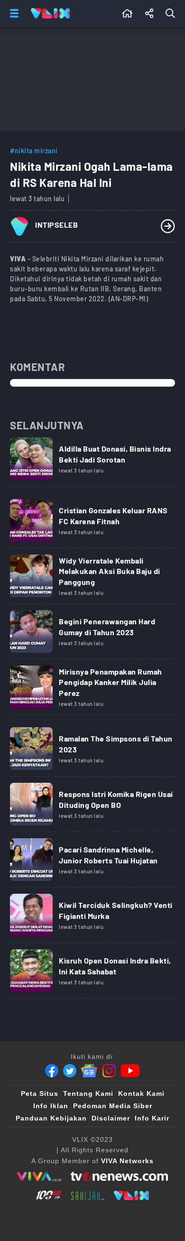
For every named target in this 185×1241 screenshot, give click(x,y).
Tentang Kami (88, 1093)
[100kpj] (49, 1195)
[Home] (50, 13)
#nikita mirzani (34, 151)
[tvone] (119, 1176)
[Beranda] (127, 13)
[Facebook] (51, 1070)
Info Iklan (50, 1106)
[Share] (149, 13)
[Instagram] (109, 1070)
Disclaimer (111, 1118)
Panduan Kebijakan (51, 1118)
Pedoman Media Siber (112, 1106)
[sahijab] (87, 1195)
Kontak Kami (141, 1093)
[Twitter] (69, 1070)
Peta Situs (39, 1093)
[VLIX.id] (131, 1195)
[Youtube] (130, 1070)
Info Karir (152, 1118)
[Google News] (89, 1070)
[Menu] (12, 13)
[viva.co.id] (39, 1176)
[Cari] (172, 13)
